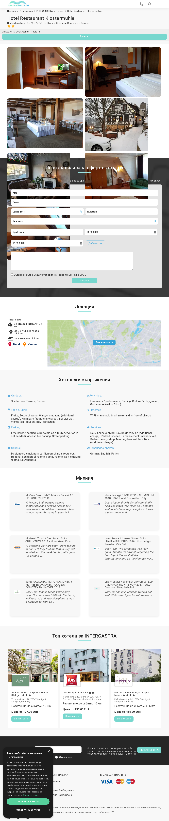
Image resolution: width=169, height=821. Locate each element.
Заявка (84, 36)
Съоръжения (21, 31)
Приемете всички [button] (28, 801)
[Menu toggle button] (158, 4)
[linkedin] (27, 818)
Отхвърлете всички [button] (28, 809)
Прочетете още (31, 795)
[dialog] (28, 782)
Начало (11, 11)
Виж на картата (104, 342)
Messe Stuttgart (27, 324)
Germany (86, 23)
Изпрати (84, 280)
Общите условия (44, 275)
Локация (7, 31)
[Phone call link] (141, 4)
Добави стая (95, 243)
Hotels (60, 11)
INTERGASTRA (44, 11)
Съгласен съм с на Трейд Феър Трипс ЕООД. (50, 275)
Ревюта (35, 31)
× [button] (49, 751)
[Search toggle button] (149, 4)
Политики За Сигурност (60, 790)
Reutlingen (73, 23)
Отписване (65, 757)
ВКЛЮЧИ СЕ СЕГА (149, 750)
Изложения (26, 11)
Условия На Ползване (60, 795)
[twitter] (19, 818)
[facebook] (9, 818)
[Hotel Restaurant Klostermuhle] (45, 72)
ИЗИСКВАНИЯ (19, 250)
